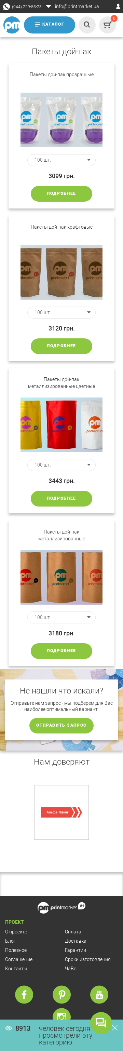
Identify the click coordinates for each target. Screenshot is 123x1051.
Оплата (73, 931)
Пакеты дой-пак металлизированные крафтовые (61, 535)
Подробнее (61, 193)
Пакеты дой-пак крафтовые (62, 227)
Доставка (75, 941)
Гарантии (75, 950)
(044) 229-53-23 (27, 7)
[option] (61, 812)
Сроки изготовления (88, 959)
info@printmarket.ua (77, 6)
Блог (10, 941)
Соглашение (18, 959)
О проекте (16, 931)
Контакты (16, 968)
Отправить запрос (61, 725)
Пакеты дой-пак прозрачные (62, 74)
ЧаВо (71, 968)
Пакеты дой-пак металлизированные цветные (61, 383)
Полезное (16, 950)
